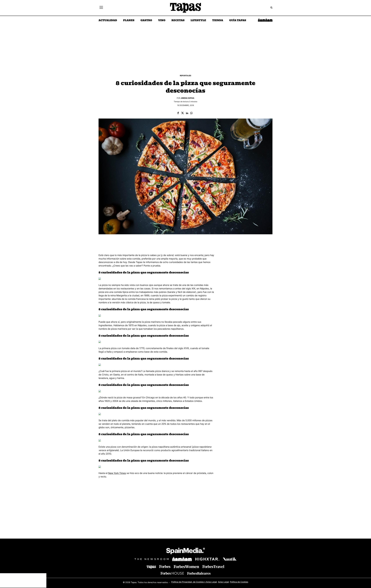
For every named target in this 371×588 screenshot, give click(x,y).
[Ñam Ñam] (182, 559)
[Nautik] (229, 559)
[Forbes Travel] (186, 566)
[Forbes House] (172, 573)
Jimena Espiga (187, 98)
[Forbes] (165, 566)
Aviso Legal (223, 582)
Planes (128, 20)
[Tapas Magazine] (151, 567)
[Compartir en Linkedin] (187, 113)
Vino (161, 20)
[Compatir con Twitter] (182, 113)
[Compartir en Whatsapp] (191, 113)
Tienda (217, 20)
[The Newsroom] (151, 559)
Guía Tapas (237, 20)
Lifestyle (198, 20)
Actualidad (108, 20)
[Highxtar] (207, 559)
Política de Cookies (239, 582)
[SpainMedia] (185, 551)
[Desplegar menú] (101, 8)
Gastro (146, 20)
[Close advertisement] (43, 576)
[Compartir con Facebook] (178, 113)
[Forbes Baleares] (199, 573)
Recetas (177, 20)
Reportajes (185, 75)
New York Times (117, 473)
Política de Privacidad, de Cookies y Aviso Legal (194, 582)
